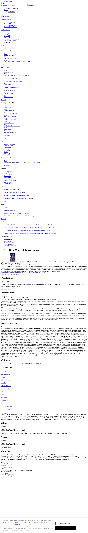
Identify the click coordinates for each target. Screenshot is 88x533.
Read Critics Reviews (6, 289)
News (7, 165)
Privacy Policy (10, 522)
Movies (7, 16)
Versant (15, 520)
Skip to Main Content (6, 1)
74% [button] (2, 265)
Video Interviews (8, 179)
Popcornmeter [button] (24, 265)
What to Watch (9, 48)
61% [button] (19, 265)
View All (3, 100)
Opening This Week (9, 22)
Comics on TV (8, 174)
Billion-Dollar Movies (10, 244)
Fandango (7, 33)
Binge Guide (7, 173)
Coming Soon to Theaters (11, 25)
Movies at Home (5, 30)
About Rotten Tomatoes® (11, 8)
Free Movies (7, 241)
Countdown (7, 176)
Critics (6, 10)
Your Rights (17, 524)
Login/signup (11, 11)
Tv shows (3, 64)
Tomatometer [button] (7, 265)
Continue (65, 528)
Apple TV (7, 36)
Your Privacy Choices (65, 523)
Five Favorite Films (9, 177)
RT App (3, 165)
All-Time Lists (8, 171)
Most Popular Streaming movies (12, 39)
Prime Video (7, 37)
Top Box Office (8, 24)
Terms (34, 520)
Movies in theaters (6, 19)
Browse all (7, 42)
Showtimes (9, 236)
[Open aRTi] (3, 3)
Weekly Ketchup (8, 182)
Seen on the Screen (9, 242)
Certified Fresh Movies (10, 27)
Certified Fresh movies (10, 40)
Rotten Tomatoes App (10, 245)
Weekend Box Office (10, 180)
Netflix (6, 34)
